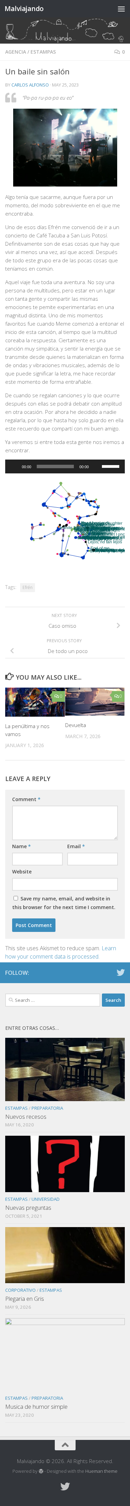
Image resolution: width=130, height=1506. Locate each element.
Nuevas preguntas (28, 1208)
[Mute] (96, 466)
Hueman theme (101, 1471)
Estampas (43, 51)
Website (22, 871)
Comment (26, 799)
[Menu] (121, 8)
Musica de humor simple (36, 1406)
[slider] (111, 466)
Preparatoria (47, 1108)
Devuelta (75, 725)
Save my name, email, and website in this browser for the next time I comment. (63, 902)
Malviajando (24, 8)
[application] (65, 466)
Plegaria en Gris (24, 1299)
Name (21, 846)
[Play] (14, 466)
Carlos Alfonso (30, 85)
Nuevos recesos (25, 1117)
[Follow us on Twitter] (120, 972)
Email (76, 846)
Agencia (15, 51)
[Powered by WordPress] (40, 1471)
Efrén (28, 587)
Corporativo (20, 1290)
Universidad (46, 1199)
